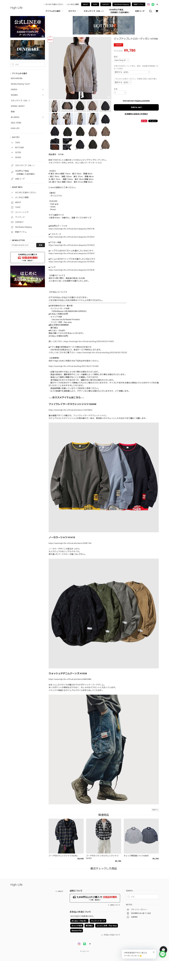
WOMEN (14, 95)
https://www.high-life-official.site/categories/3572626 (71, 262)
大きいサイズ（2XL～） (94, 11)
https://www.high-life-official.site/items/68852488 (70, 679)
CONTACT (105, 4)
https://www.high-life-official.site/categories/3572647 (71, 253)
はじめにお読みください (54, 4)
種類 (115, 57)
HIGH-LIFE (15, 128)
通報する (155, 810)
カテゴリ (72, 11)
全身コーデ (140, 11)
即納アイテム (138, 4)
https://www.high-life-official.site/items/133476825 (70, 410)
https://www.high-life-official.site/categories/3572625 (71, 245)
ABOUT (85, 4)
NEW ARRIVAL (17, 78)
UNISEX (14, 90)
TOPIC (95, 4)
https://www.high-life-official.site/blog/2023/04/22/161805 (89, 341)
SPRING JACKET (18, 106)
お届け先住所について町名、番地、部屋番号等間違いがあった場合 (136, 67)
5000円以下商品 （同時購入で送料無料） (119, 11)
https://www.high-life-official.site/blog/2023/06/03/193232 (102, 352)
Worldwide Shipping (121, 4)
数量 (115, 89)
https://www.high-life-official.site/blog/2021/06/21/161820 (74, 366)
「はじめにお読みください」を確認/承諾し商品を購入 (135, 79)
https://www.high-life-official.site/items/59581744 (70, 543)
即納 (13, 112)
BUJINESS (15, 117)
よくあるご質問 (73, 4)
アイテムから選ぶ (53, 11)
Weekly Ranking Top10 (20, 84)
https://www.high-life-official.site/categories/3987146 (71, 229)
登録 (40, 245)
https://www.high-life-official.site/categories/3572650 (71, 270)
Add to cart (136, 107)
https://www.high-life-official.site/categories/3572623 (71, 237)
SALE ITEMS (16, 123)
